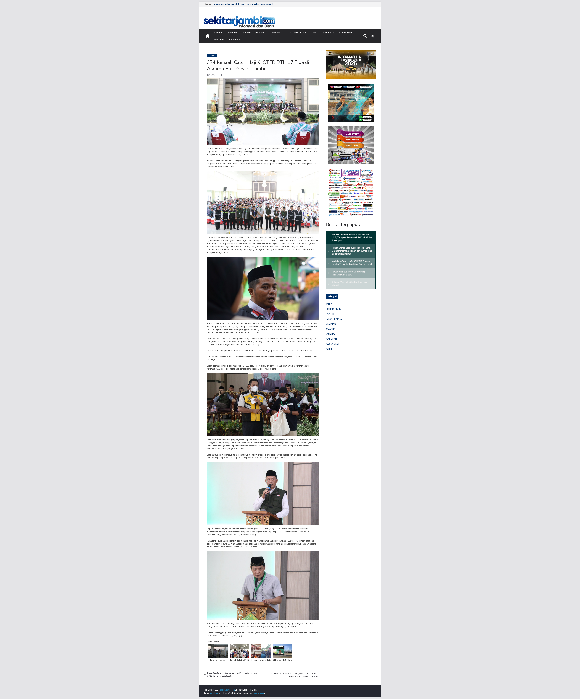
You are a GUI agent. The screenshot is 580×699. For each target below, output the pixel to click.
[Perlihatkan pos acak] (372, 36)
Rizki (225, 75)
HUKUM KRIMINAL (277, 32)
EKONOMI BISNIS (298, 32)
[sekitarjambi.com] (290, 16)
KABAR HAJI (219, 39)
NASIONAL (260, 32)
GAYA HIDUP (234, 39)
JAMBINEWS (232, 32)
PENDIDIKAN (328, 32)
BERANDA (218, 32)
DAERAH (246, 32)
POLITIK (314, 32)
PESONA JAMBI (345, 32)
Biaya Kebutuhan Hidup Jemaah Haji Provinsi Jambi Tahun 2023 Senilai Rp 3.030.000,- (232, 674)
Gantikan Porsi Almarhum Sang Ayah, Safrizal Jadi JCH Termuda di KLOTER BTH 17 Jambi (294, 675)
